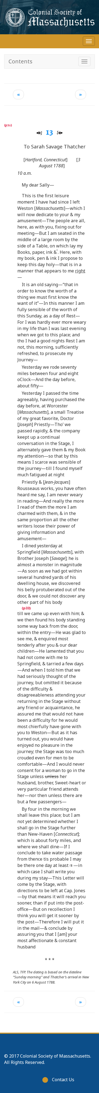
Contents (20, 61)
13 (49, 132)
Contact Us (63, 1080)
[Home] (49, 17)
